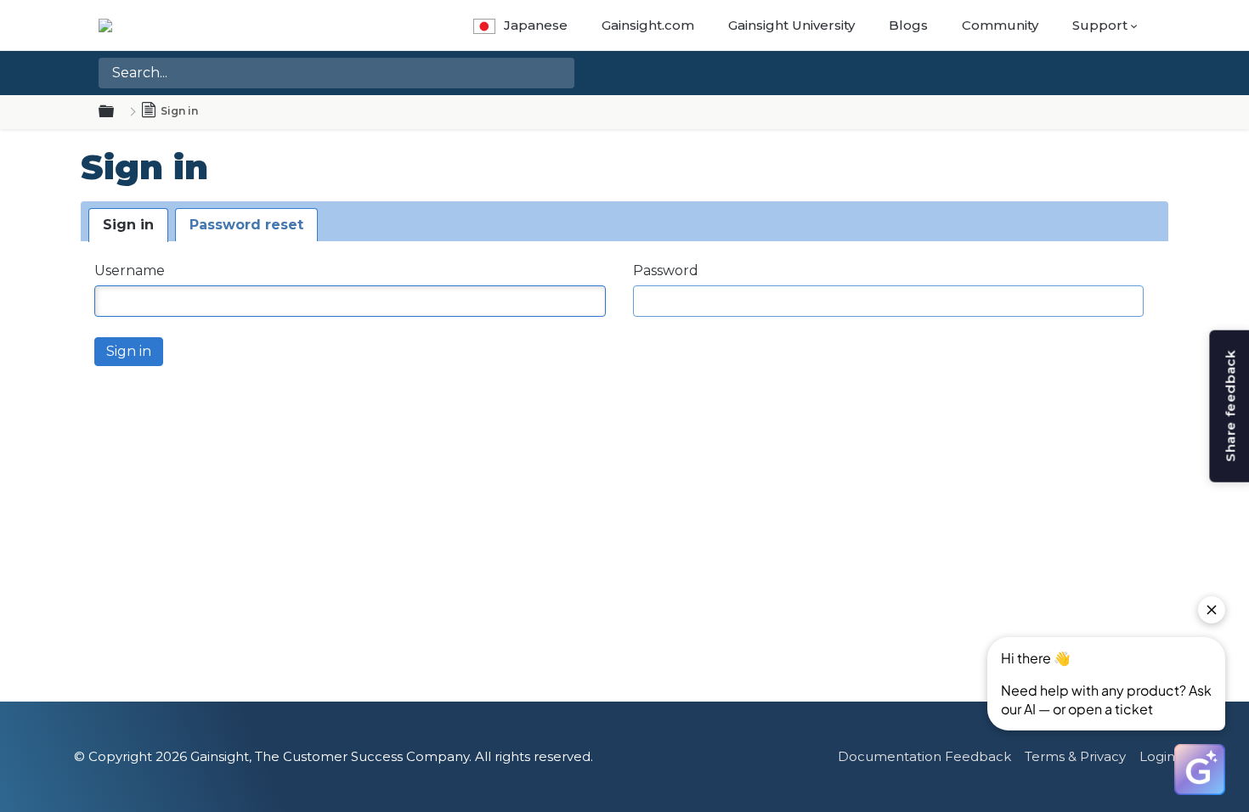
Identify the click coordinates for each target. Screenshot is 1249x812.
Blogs (908, 25)
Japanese (536, 25)
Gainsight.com (648, 25)
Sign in (128, 225)
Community (1000, 25)
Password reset (246, 225)
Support (1099, 25)
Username (129, 270)
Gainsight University (791, 25)
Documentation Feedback (924, 756)
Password (665, 270)
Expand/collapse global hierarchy (116, 112)
